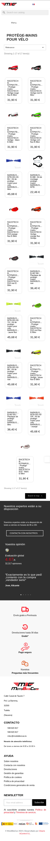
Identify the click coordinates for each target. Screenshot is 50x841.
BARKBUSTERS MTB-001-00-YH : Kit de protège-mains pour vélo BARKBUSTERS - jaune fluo (14, 325)
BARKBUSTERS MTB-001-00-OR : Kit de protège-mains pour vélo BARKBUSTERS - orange (37, 419)
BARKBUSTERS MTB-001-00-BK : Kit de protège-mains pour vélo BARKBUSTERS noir (14, 372)
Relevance (25, 47)
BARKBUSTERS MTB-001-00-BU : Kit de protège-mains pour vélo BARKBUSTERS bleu (14, 182)
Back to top (35, 496)
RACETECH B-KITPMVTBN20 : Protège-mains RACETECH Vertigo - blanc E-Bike (14, 135)
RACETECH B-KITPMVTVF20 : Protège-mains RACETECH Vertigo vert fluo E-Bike (37, 135)
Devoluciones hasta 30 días (25, 633)
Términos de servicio (26, 812)
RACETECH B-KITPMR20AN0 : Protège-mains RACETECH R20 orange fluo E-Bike (14, 229)
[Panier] (46, 4)
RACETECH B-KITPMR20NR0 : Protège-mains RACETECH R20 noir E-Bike (14, 278)
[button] (24, 533)
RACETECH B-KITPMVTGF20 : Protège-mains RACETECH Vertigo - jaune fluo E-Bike (37, 372)
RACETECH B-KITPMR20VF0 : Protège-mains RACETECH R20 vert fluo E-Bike (37, 325)
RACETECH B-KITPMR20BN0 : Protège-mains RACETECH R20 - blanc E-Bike (25, 466)
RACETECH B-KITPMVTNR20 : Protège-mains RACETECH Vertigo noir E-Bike (37, 88)
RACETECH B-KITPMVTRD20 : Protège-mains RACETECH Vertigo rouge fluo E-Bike (14, 88)
